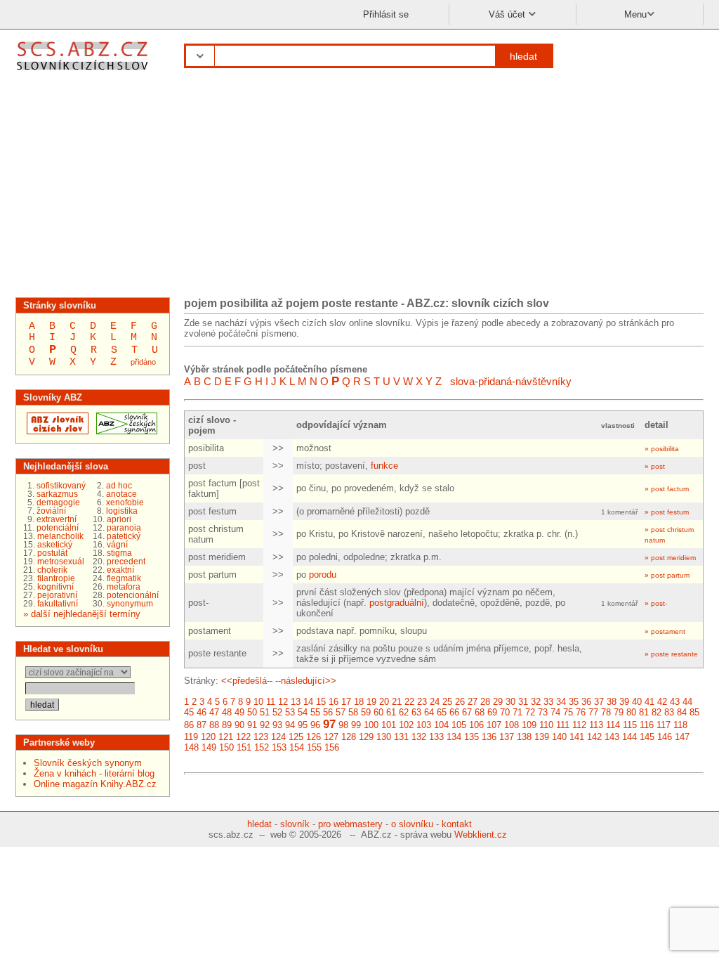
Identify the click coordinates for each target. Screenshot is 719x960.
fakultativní (57, 603)
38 (611, 701)
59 (366, 712)
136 (489, 737)
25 (447, 701)
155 (314, 747)
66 (454, 712)
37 (599, 701)
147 (682, 737)
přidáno (143, 362)
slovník (295, 824)
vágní (117, 544)
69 (492, 712)
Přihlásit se (386, 14)
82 (656, 712)
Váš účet (508, 14)
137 (506, 737)
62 (404, 712)
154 (296, 747)
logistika (122, 511)
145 (647, 737)
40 (637, 701)
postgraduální (396, 602)
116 (647, 725)
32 (536, 701)
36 (586, 701)
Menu (635, 14)
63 (416, 712)
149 (209, 747)
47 (214, 712)
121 (225, 737)
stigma (119, 553)
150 (226, 747)
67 (467, 712)
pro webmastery (350, 824)
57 (340, 712)
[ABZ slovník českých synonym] (125, 431)
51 (265, 712)
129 (366, 737)
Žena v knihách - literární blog (94, 773)
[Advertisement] (359, 188)
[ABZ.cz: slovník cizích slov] (55, 431)
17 (346, 701)
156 (331, 747)
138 (524, 737)
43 (675, 701)
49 (239, 712)
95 (303, 725)
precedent (126, 561)
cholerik (52, 570)
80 (631, 712)
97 (329, 724)
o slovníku (412, 824)
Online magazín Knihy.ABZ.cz (95, 784)
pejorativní (57, 595)
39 (624, 701)
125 (296, 737)
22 (409, 701)
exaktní (120, 570)
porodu (322, 574)
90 (239, 725)
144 (629, 737)
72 (530, 712)
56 (328, 712)
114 (613, 725)
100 (371, 725)
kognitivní (55, 587)
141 (576, 737)
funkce (384, 465)
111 (562, 725)
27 (472, 701)
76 (581, 712)
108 (511, 725)
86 (189, 725)
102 (406, 725)
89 (227, 725)
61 (391, 712)
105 (458, 725)
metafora (123, 587)
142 (594, 737)
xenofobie (125, 502)
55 (315, 712)
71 (517, 712)
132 (418, 737)
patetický (123, 536)
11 (270, 701)
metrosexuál (60, 561)
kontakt (457, 824)
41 (649, 701)
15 (321, 701)
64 (429, 712)
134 (454, 737)
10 (258, 701)
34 (561, 701)
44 (687, 701)
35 (574, 701)
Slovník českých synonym (88, 763)
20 (384, 701)
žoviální (51, 511)
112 (579, 725)
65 (442, 712)
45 (189, 712)
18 (359, 701)
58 (353, 712)
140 (559, 737)
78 (606, 712)
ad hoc (119, 485)
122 (243, 737)
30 (510, 701)
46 (201, 712)
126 (313, 737)
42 (662, 701)
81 (644, 712)
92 (265, 725)
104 (441, 725)
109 (529, 725)
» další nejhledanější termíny (81, 614)
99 (356, 725)
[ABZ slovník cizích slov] (83, 72)
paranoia (124, 528)
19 (371, 701)
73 (543, 712)
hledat (523, 56)
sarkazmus (57, 494)
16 (333, 701)
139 (541, 737)
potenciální (58, 528)
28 (485, 701)
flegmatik (124, 578)
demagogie (58, 502)
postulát (52, 553)
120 (208, 737)
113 (596, 725)
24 (435, 701)
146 (664, 737)
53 (290, 712)
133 (436, 737)
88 (214, 725)
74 (555, 712)
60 (378, 712)
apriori (119, 519)
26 (460, 701)
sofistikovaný (61, 485)
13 (296, 701)
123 (260, 737)
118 (680, 725)
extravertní (57, 519)
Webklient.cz (480, 834)
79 (619, 712)
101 (388, 725)
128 (348, 737)
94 (290, 725)
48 (227, 712)
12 (283, 701)
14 (308, 701)
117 (664, 725)
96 (315, 725)
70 (505, 712)
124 (278, 737)
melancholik (60, 536)
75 (568, 712)
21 (397, 701)
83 (669, 712)
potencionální (133, 595)
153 (279, 747)
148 (191, 747)
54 (303, 712)
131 (401, 737)
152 (261, 747)
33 (548, 701)
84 (682, 712)
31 (523, 701)
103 (423, 725)
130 (383, 737)
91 (252, 725)
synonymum (130, 603)
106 (476, 725)
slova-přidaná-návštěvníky (510, 381)
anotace (121, 494)
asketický (54, 544)
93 (277, 725)
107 (494, 725)
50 (252, 712)
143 (612, 737)
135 (471, 737)
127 (331, 737)
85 (694, 712)
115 (630, 725)
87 (201, 725)
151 (244, 747)
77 (593, 712)
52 (277, 712)
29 (498, 701)
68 (479, 712)
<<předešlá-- (246, 680)
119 (191, 737)
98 (343, 725)
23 (422, 701)
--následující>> (305, 680)
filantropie (56, 578)
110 (546, 725)
